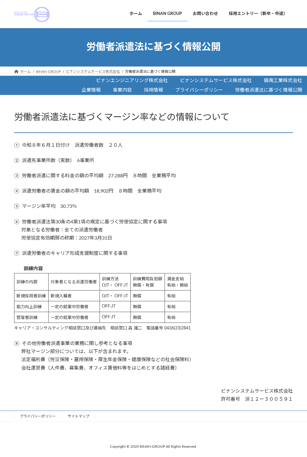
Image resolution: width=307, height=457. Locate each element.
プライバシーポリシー (38, 416)
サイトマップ (78, 416)
